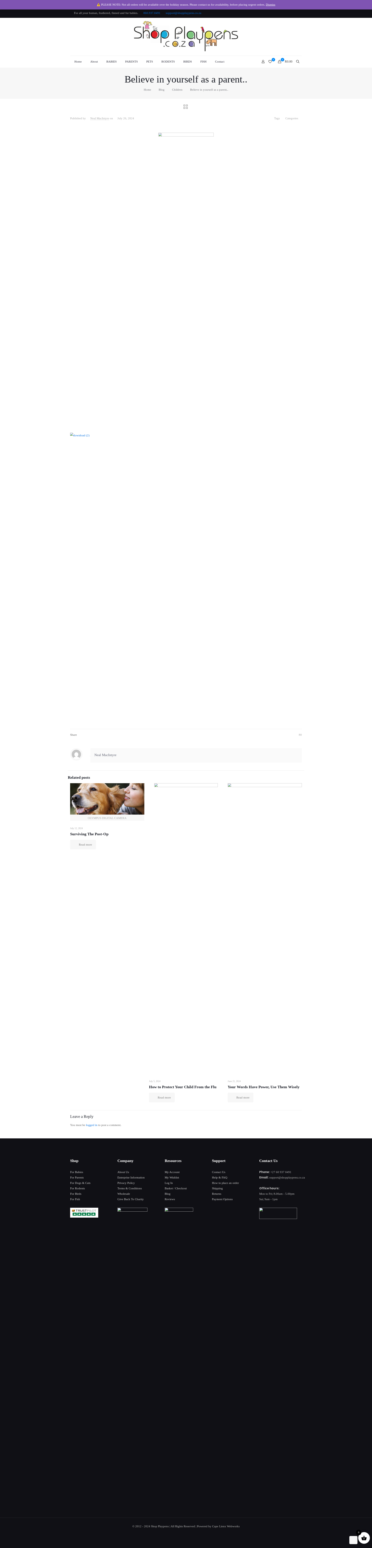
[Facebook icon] (276, 13)
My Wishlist (172, 1177)
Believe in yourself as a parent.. (209, 89)
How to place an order (225, 1182)
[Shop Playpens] (186, 37)
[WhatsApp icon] (271, 13)
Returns (216, 1193)
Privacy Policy (126, 1182)
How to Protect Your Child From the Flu (182, 1087)
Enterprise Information (131, 1177)
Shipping (217, 1188)
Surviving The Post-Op (89, 834)
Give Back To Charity (130, 1199)
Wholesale (123, 1193)
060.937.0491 (151, 13)
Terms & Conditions (129, 1188)
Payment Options (222, 1199)
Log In (169, 1182)
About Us (123, 1172)
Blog (161, 89)
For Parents (77, 1177)
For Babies (76, 1172)
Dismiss (270, 4)
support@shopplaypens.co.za (183, 13)
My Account (172, 1172)
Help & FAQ (219, 1177)
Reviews (170, 1199)
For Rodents (77, 1188)
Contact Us (218, 1172)
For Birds (75, 1193)
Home (147, 89)
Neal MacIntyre (99, 118)
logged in (91, 1125)
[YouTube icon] (286, 13)
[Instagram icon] (295, 13)
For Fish (75, 1199)
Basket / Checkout (176, 1188)
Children (177, 89)
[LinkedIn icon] (290, 13)
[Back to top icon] (353, 1540)
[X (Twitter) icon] (281, 13)
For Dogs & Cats (80, 1182)
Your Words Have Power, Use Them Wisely (264, 1087)
